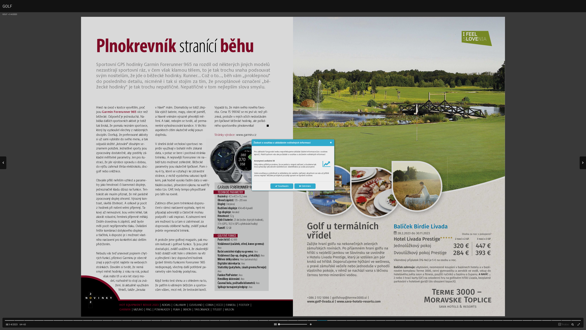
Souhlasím (283, 186)
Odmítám (306, 186)
